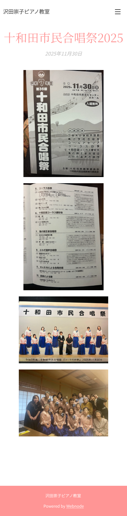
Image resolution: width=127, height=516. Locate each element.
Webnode (75, 506)
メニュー (118, 11)
